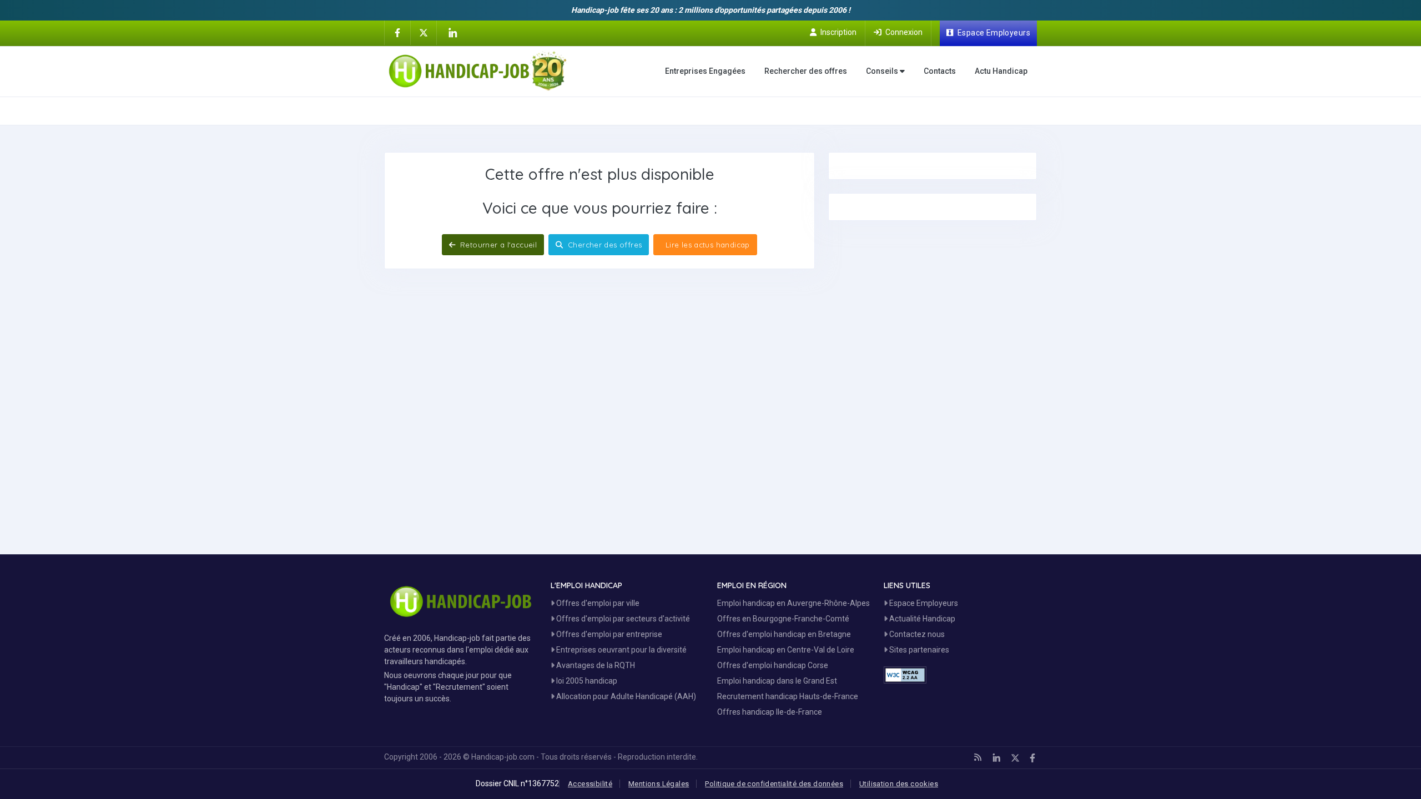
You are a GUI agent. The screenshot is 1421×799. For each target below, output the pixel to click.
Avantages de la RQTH (595, 665)
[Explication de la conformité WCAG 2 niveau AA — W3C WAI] (905, 675)
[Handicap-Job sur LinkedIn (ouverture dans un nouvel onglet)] (452, 33)
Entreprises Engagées (705, 71)
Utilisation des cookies (898, 784)
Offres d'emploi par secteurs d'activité (622, 618)
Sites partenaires (918, 649)
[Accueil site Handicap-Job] (477, 71)
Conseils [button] (883, 71)
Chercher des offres (604, 244)
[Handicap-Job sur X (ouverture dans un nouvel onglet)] (423, 32)
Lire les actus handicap (706, 244)
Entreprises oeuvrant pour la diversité (621, 649)
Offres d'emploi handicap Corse (772, 665)
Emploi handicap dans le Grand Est (777, 680)
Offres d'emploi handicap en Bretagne (784, 634)
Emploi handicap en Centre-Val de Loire (785, 649)
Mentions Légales (658, 784)
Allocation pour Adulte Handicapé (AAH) (625, 696)
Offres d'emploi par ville (597, 603)
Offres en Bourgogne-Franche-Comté (783, 618)
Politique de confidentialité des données (774, 784)
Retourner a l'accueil (497, 244)
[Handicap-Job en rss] (977, 757)
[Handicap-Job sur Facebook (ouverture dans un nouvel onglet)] (397, 32)
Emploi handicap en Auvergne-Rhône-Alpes (793, 603)
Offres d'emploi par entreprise (608, 634)
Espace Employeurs (923, 603)
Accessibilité (590, 784)
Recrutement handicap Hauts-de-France (787, 696)
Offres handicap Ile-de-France (769, 711)
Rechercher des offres (805, 71)
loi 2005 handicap (586, 680)
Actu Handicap (1001, 71)
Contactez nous (916, 634)
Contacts (940, 71)
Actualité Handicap (921, 618)
